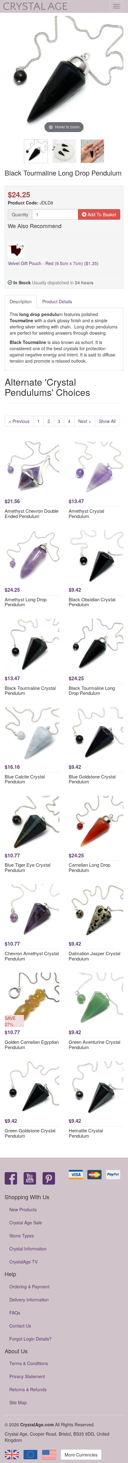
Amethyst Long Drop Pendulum (26, 602)
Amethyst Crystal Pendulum (86, 513)
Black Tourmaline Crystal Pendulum (30, 690)
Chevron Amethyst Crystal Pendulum (32, 956)
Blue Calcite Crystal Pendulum (25, 779)
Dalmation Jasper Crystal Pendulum (94, 956)
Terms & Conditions (28, 1363)
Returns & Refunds (28, 1389)
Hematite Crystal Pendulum (86, 1133)
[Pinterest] (49, 1179)
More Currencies (81, 1455)
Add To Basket (101, 214)
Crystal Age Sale (25, 1222)
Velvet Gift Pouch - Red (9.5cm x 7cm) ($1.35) (53, 263)
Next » (84, 421)
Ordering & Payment (29, 1286)
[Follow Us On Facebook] (11, 1179)
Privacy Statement (27, 1376)
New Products (23, 1209)
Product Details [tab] (57, 301)
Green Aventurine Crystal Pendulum (94, 1044)
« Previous (19, 421)
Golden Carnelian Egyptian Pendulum (32, 1044)
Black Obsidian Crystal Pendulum (92, 602)
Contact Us (20, 1326)
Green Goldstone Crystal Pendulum (30, 1133)
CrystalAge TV (23, 1262)
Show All (107, 421)
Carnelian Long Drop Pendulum (89, 867)
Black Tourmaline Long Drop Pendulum (92, 690)
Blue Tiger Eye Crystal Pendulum (27, 867)
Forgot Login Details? (30, 1339)
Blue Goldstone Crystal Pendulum (92, 779)
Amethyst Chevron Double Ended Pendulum (31, 513)
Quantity (20, 214)
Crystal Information (28, 1248)
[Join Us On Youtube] (30, 1179)
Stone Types (21, 1235)
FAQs (14, 1312)
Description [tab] (21, 301)
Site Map (18, 1402)
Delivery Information (29, 1299)
